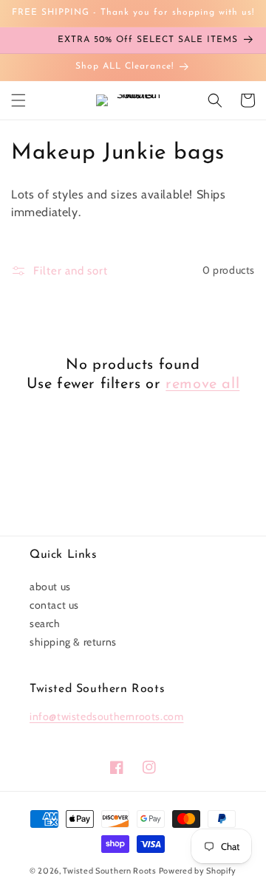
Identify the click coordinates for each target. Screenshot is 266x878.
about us (50, 586)
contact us (54, 605)
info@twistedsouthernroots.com (106, 716)
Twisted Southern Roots (109, 870)
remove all (202, 384)
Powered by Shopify (198, 870)
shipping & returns (73, 642)
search (45, 623)
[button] (18, 100)
